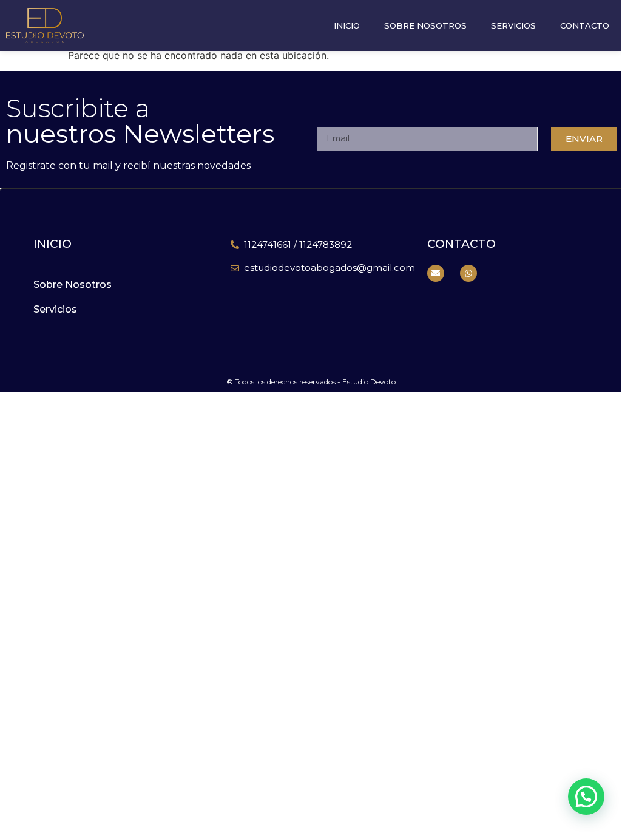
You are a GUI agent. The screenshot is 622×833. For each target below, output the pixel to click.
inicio (52, 244)
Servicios (513, 25)
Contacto (584, 25)
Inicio (347, 25)
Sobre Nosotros (425, 25)
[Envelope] (435, 273)
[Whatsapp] (468, 273)
